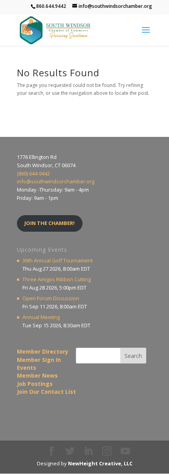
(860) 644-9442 (33, 173)
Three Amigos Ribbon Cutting (56, 279)
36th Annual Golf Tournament (57, 260)
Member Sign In (39, 359)
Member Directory (42, 351)
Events (26, 367)
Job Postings (35, 383)
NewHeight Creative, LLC (100, 463)
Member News (37, 375)
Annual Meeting (41, 317)
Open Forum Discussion (50, 298)
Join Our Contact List (46, 391)
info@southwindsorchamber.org (55, 181)
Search (133, 356)
